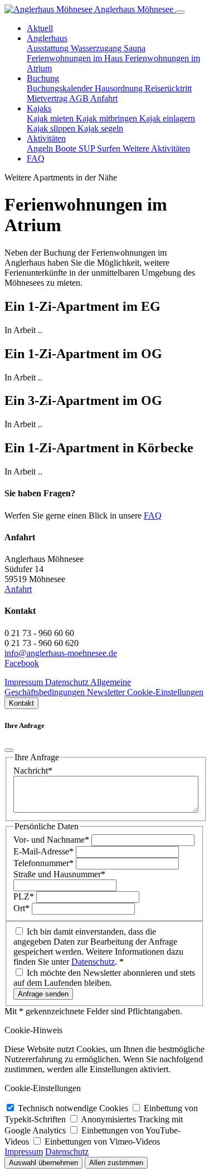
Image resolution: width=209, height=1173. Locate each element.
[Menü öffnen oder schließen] (180, 12)
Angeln (41, 148)
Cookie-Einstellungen (165, 692)
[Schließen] (8, 750)
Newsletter (107, 692)
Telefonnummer (43, 863)
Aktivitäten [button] (46, 138)
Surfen (110, 148)
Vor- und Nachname (51, 839)
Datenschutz (67, 682)
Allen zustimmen (116, 1163)
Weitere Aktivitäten (156, 148)
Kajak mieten (51, 118)
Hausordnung (120, 88)
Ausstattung (49, 48)
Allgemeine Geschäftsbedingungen (67, 687)
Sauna (134, 48)
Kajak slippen (52, 128)
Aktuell (40, 28)
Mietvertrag (48, 98)
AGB (79, 98)
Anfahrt (104, 98)
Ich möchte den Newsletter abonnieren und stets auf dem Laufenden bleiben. (104, 978)
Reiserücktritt (168, 88)
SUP (88, 148)
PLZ (23, 896)
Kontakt (21, 703)
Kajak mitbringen (107, 118)
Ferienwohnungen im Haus (76, 58)
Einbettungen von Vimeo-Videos (102, 1141)
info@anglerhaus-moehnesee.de (60, 653)
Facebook (21, 663)
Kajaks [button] (39, 108)
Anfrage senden (43, 994)
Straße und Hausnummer (59, 874)
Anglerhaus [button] (47, 38)
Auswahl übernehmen (43, 1163)
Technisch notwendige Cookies (74, 1108)
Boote (67, 148)
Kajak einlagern (167, 118)
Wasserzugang (97, 48)
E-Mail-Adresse (43, 851)
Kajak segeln (100, 128)
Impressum (24, 682)
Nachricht (32, 770)
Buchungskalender (61, 88)
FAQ (36, 158)
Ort (21, 908)
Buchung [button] (43, 78)
